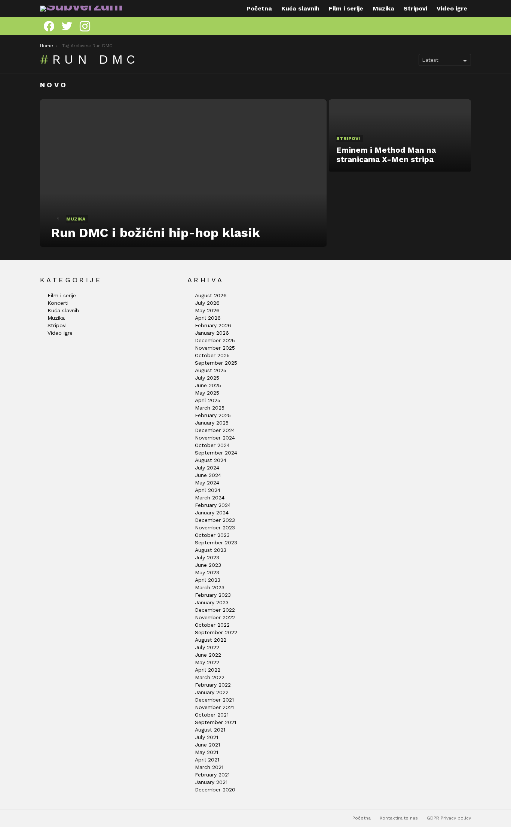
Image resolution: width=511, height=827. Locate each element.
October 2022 (212, 625)
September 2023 (216, 542)
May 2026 (207, 310)
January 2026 (212, 333)
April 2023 (207, 580)
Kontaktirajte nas (399, 818)
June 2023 (208, 565)
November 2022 (215, 617)
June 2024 (208, 475)
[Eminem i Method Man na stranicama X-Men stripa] (400, 135)
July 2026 (207, 303)
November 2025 (215, 348)
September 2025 (216, 363)
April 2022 (207, 670)
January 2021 (211, 782)
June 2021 (207, 745)
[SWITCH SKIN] (456, 26)
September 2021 (215, 722)
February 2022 (213, 685)
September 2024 (216, 453)
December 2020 (215, 790)
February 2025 (213, 415)
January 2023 (212, 602)
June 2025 (208, 385)
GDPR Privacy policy (449, 818)
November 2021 (214, 707)
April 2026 (208, 318)
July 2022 (207, 647)
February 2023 (213, 595)
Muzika (383, 8)
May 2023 (207, 572)
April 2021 (207, 760)
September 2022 (216, 632)
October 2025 (212, 355)
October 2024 (212, 445)
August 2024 (210, 460)
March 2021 (209, 767)
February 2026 (213, 325)
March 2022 (209, 677)
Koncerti (58, 303)
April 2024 (207, 490)
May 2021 (206, 752)
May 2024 (207, 483)
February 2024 (213, 505)
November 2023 (215, 527)
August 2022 (210, 640)
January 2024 (212, 513)
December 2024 (215, 430)
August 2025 (210, 370)
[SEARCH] (468, 26)
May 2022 (207, 662)
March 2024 (209, 498)
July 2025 (207, 378)
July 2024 (207, 468)
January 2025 (212, 423)
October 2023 (212, 535)
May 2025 (207, 393)
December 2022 (215, 610)
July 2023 (207, 557)
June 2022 (208, 655)
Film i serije (346, 8)
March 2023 (209, 587)
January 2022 (212, 692)
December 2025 (215, 340)
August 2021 (210, 730)
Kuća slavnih (300, 8)
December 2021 (214, 700)
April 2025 (207, 400)
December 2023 (215, 520)
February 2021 (212, 775)
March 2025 (209, 408)
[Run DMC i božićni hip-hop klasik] (183, 173)
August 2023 (210, 550)
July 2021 (206, 737)
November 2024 (215, 438)
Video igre (452, 8)
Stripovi (415, 8)
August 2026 (211, 295)
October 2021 (212, 715)
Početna (259, 8)
